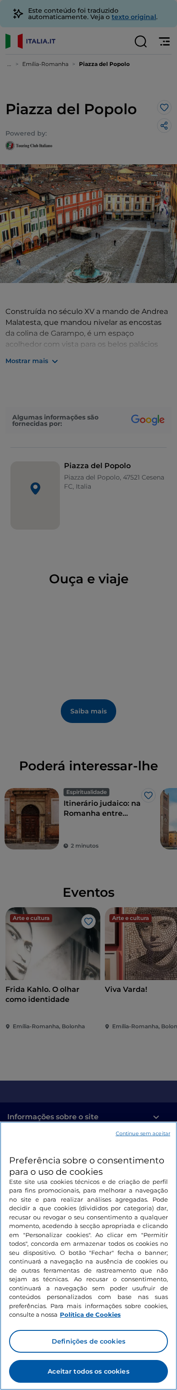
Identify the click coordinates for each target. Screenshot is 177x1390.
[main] (88, 1256)
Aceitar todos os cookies (88, 1371)
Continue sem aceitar (143, 1133)
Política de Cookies (90, 1314)
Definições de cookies (88, 1341)
